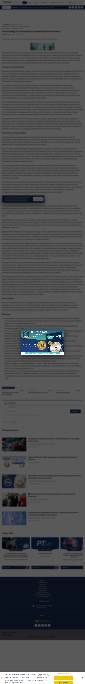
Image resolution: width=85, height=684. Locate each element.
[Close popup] (61, 331)
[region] (42, 678)
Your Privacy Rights (63, 673)
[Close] (82, 677)
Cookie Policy (18, 682)
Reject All (63, 678)
